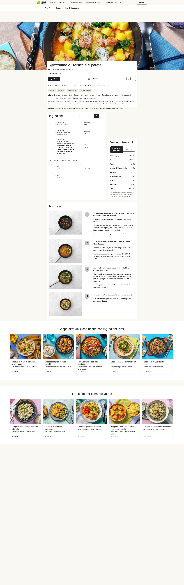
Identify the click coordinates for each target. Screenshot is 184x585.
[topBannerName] (92, 16)
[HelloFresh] (41, 2)
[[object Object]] (129, 79)
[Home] (45, 8)
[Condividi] (134, 79)
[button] (76, 116)
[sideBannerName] (122, 124)
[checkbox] (49, 73)
